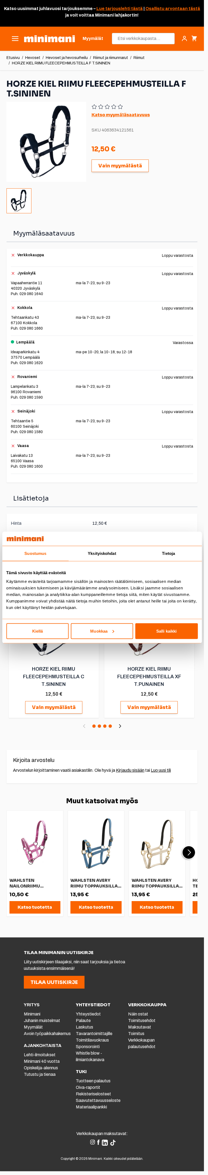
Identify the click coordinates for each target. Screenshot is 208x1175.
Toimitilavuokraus (92, 1040)
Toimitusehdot (141, 1020)
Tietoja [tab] (168, 553)
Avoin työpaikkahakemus (47, 1033)
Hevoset (32, 58)
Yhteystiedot (88, 1014)
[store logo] (49, 38)
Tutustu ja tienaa (40, 1074)
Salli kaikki (166, 631)
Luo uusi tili (161, 770)
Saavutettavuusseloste (98, 1100)
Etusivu (13, 58)
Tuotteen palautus (93, 1081)
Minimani (32, 1014)
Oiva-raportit (88, 1087)
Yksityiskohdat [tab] (102, 553)
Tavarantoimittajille (94, 1033)
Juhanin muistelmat (42, 1020)
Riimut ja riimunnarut (110, 58)
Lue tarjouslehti (113, 8)
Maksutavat (139, 1027)
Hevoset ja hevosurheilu (67, 58)
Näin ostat (138, 1014)
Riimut (139, 58)
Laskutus (84, 1027)
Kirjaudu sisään (130, 770)
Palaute (83, 1020)
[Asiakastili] (184, 38)
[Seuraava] (120, 726)
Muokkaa (99, 631)
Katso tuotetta (35, 907)
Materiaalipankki (91, 1107)
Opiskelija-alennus (41, 1067)
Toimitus (136, 1033)
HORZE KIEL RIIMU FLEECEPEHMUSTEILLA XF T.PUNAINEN (149, 676)
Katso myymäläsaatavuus (121, 115)
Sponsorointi (88, 1046)
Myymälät (33, 1027)
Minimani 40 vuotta (42, 1061)
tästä (136, 8)
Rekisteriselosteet (93, 1094)
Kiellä (37, 631)
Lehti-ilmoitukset (40, 1054)
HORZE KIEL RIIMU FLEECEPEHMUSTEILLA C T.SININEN (53, 676)
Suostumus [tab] (35, 553)
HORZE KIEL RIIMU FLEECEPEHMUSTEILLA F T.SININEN (61, 63)
